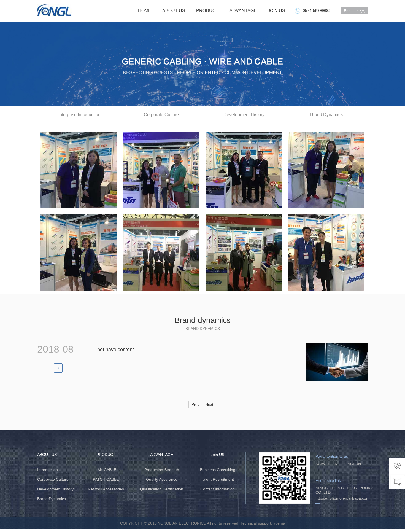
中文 (361, 11)
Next (209, 404)
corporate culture (53, 479)
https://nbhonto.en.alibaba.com (342, 498)
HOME (144, 10)
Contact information (217, 489)
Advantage (243, 10)
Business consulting (217, 470)
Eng (347, 11)
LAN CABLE (105, 470)
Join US (276, 10)
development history (55, 489)
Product (207, 10)
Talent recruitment (217, 479)
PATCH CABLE (106, 479)
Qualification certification (161, 489)
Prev (195, 404)
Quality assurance (161, 479)
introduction (47, 470)
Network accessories (106, 489)
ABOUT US (173, 10)
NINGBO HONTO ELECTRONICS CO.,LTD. (344, 490)
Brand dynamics (51, 498)
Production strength (161, 470)
